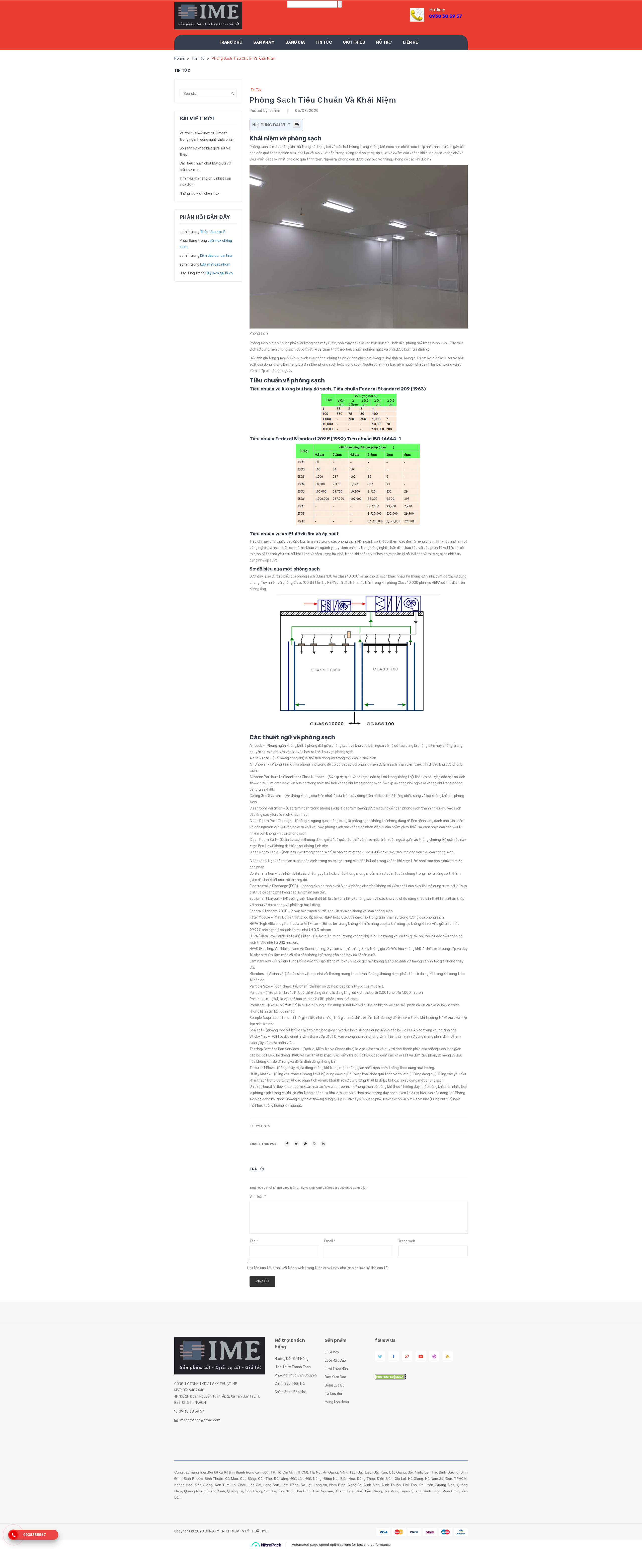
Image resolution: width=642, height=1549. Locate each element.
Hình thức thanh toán (293, 1367)
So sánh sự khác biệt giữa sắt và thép (205, 151)
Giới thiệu (354, 42)
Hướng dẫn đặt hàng (291, 1359)
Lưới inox (332, 1352)
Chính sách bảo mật (291, 1392)
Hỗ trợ (384, 42)
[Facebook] (287, 1143)
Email (329, 1241)
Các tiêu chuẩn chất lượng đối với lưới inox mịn (205, 166)
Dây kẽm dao (335, 1377)
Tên (254, 1241)
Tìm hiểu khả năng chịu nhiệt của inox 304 (205, 181)
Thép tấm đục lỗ (212, 232)
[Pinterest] (305, 1143)
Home (179, 58)
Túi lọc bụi (333, 1394)
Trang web (406, 1241)
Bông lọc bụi (335, 1385)
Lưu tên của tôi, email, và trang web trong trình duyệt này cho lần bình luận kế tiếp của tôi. (318, 1268)
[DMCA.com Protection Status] (390, 1376)
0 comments (260, 1126)
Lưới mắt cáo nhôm (215, 264)
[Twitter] (296, 1143)
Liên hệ (410, 42)
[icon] (380, 1356)
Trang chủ (231, 42)
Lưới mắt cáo (335, 1360)
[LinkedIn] (323, 1143)
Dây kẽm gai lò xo (219, 273)
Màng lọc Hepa (337, 1402)
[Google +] (314, 1143)
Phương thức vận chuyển (296, 1375)
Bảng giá (295, 42)
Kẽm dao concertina (216, 256)
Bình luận (258, 1196)
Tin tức (323, 42)
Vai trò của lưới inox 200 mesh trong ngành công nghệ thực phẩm (207, 136)
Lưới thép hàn (336, 1369)
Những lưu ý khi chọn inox (199, 193)
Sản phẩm (264, 42)
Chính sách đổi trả (290, 1383)
